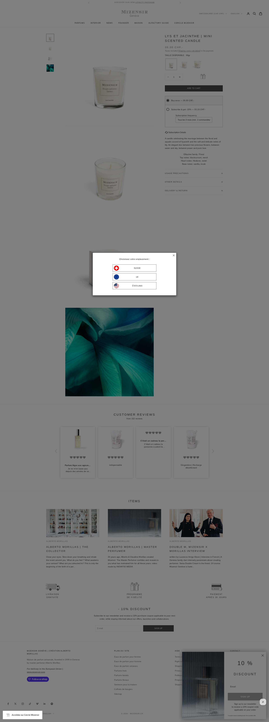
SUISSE (137, 268)
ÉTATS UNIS (137, 286)
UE (137, 277)
